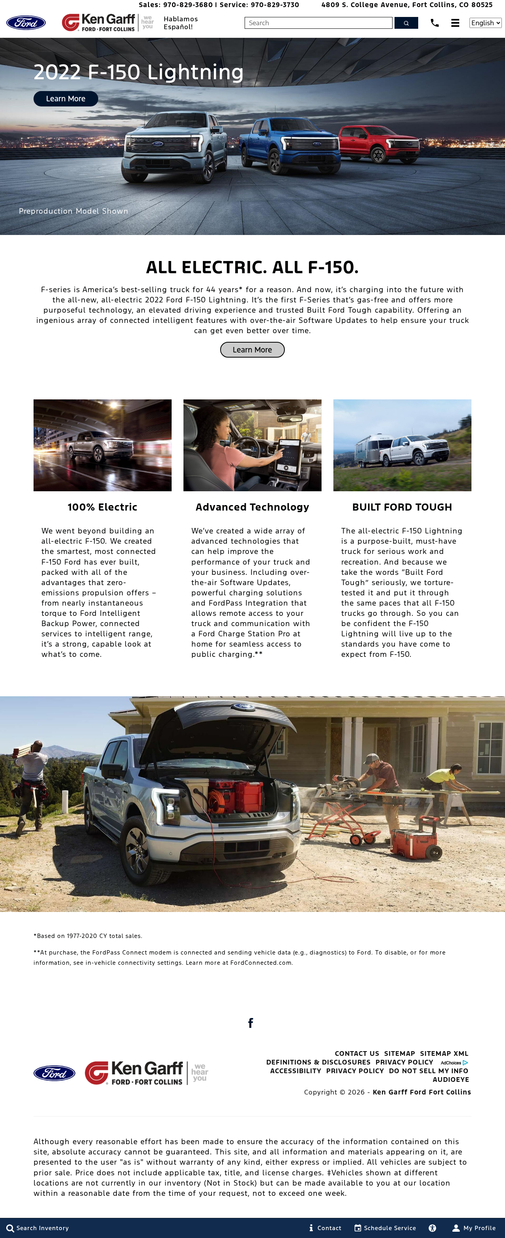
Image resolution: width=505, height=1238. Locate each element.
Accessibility (296, 1070)
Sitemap (399, 1053)
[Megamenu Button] (455, 22)
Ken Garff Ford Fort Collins (422, 1092)
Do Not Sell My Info (429, 1070)
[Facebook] (250, 1022)
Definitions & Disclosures (318, 1062)
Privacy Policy (405, 1062)
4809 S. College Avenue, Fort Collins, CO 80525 (407, 4)
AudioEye (451, 1079)
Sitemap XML (444, 1053)
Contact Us (357, 1053)
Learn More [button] (66, 98)
